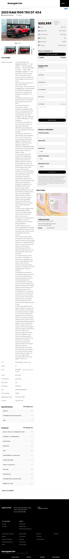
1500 (17, 8)
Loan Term (41, 148)
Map (39, 507)
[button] (52, 201)
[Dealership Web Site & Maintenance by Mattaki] (64, 552)
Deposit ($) (41, 140)
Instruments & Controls (11, 455)
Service (4, 536)
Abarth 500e (22, 526)
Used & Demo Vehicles (7, 534)
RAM (13, 8)
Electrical (6, 441)
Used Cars (8, 8)
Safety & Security (9, 464)
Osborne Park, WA (8, 15)
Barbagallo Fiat (15, 3)
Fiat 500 (4, 524)
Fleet (3, 544)
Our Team (39, 536)
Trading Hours (43, 508)
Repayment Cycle (43, 163)
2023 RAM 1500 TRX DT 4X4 (26, 8)
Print (64, 57)
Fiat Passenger (6, 521)
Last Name (41, 75)
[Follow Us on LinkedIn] (37, 501)
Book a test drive (52, 54)
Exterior (6, 446)
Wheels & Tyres (8, 483)
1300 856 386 (51, 228)
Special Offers (22, 534)
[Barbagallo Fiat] (4, 3)
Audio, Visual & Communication (13, 432)
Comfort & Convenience (11, 436)
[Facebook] (65, 8)
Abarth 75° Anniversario (25, 529)
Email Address (42, 89)
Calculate (52, 172)
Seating (5, 469)
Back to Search (8, 490)
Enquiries (21, 539)
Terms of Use (22, 542)
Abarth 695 (22, 524)
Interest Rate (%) (43, 156)
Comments (41, 104)
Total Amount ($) (43, 133)
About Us (39, 534)
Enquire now (52, 120)
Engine (5, 411)
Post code (41, 96)
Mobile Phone (41, 82)
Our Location (22, 536)
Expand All (29, 406)
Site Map (56, 534)
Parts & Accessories (7, 539)
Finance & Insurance (7, 542)
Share (41, 57)
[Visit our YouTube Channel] (32, 501)
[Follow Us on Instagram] (27, 501)
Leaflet (65, 215)
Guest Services (40, 539)
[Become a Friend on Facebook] (41, 501)
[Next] (33, 49)
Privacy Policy (22, 544)
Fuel (4, 420)
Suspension (7, 474)
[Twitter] (67, 8)
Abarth (21, 521)
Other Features (8, 460)
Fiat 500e (4, 526)
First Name (41, 67)
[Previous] (2, 49)
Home (2, 8)
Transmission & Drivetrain (12, 415)
